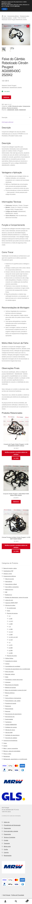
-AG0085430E (10, 110)
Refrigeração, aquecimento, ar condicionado (15, 759)
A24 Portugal (6, 895)
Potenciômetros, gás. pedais (12, 700)
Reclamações (7, 855)
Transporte (7, 843)
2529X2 (16, 110)
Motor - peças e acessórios (10, 748)
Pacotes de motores (7, 18)
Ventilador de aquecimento (12, 735)
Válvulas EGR (8, 732)
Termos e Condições (9, 837)
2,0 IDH (11, 648)
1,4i (10, 626)
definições (17, 6)
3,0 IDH (11, 653)
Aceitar (4, 9)
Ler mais (16, 458)
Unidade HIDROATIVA (11, 724)
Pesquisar (16, 901)
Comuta (7, 663)
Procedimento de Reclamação (12, 825)
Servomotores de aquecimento (13, 714)
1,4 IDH (11, 624)
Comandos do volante (11, 661)
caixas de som (9, 600)
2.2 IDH (11, 650)
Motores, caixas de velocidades (11, 751)
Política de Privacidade (17, 895)
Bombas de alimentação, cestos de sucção (16, 597)
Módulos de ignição (10, 687)
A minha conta (5, 901)
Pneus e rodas (7, 753)
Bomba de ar (8, 595)
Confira (6, 849)
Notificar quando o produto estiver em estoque (16, 453)
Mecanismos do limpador (12, 685)
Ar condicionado (11, 608)
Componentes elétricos (13, 16)
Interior (5, 746)
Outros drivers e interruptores (13, 698)
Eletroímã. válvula (10, 674)
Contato (6, 840)
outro (6, 695)
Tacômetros (8, 722)
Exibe (6, 677)
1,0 (9, 616)
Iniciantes (7, 682)
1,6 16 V (11, 632)
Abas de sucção (9, 579)
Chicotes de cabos (24, 16)
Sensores (7, 711)
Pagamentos (7, 828)
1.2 (9, 642)
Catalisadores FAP (8, 571)
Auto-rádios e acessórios (12, 587)
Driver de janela (9, 671)
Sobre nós (6, 822)
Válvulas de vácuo (10, 730)
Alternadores (8, 581)
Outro (8, 610)
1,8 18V (11, 640)
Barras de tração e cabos (10, 568)
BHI (6, 592)
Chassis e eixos (7, 573)
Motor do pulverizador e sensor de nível (15, 690)
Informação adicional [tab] (7, 122)
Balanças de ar (9, 589)
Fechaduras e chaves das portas (14, 679)
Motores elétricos (10, 693)
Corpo (5, 743)
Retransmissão (9, 708)
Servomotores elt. (10, 716)
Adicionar (6, 97)
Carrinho (6, 852)
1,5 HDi (11, 629)
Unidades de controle (11, 727)
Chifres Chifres (9, 658)
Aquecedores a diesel (11, 584)
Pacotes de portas (12, 655)
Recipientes (6, 756)
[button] (28, 26)
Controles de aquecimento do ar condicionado (17, 669)
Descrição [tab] (4, 117)
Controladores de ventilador (12, 666)
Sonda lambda (9, 719)
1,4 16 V (11, 621)
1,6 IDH (15, 18)
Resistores (8, 706)
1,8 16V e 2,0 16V (13, 637)
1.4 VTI (10, 645)
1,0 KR (10, 618)
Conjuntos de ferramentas (10, 740)
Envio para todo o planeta (11, 831)
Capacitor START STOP (11, 603)
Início (5, 16)
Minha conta (7, 846)
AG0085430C (22, 110)
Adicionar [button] (16, 502)
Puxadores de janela (10, 703)
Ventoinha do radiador (11, 738)
